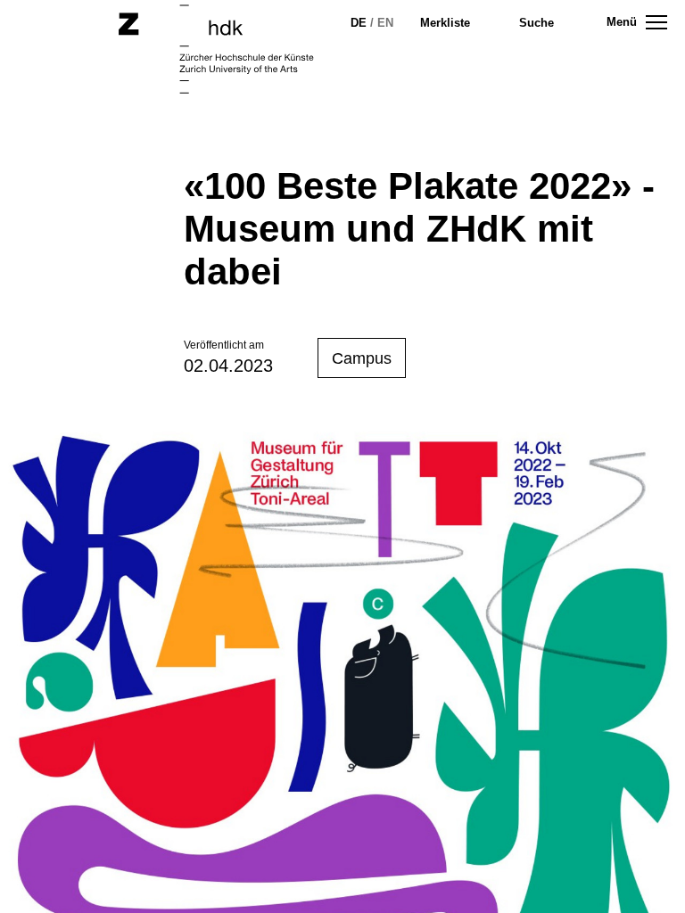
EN (385, 22)
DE (359, 22)
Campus (362, 358)
